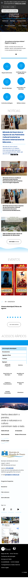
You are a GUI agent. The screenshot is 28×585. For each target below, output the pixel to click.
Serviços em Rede (6, 559)
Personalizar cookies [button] (9, 7)
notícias (14, 241)
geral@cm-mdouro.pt (12, 475)
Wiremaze (24, 572)
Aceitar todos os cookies (10, 11)
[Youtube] (18, 509)
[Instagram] (11, 509)
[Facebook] (4, 509)
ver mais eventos (14, 324)
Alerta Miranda (5, 497)
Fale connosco (5, 492)
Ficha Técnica (14, 553)
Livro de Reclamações (6, 549)
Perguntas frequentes (7, 481)
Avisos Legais (5, 567)
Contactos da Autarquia (8, 556)
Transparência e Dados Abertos (10, 565)
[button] (16, 54)
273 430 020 (9, 468)
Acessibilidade (14, 548)
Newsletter (4, 486)
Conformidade (15, 562)
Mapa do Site (5, 553)
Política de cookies (20, 3)
